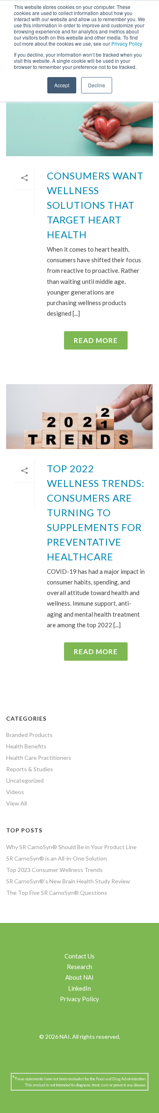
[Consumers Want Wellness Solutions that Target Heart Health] (79, 123)
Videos (15, 791)
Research (79, 966)
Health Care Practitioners (38, 757)
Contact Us (79, 956)
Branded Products (29, 734)
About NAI (79, 977)
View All (16, 803)
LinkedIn (79, 988)
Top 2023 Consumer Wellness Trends (54, 869)
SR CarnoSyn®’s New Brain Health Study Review (68, 881)
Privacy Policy (126, 43)
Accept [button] (61, 85)
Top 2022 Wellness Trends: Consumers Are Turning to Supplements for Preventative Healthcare (96, 512)
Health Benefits (26, 746)
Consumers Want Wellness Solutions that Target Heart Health (95, 205)
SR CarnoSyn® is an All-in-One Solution (56, 858)
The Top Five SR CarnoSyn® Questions (56, 892)
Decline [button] (96, 85)
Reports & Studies (29, 769)
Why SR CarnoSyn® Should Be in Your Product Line (71, 846)
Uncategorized (25, 780)
